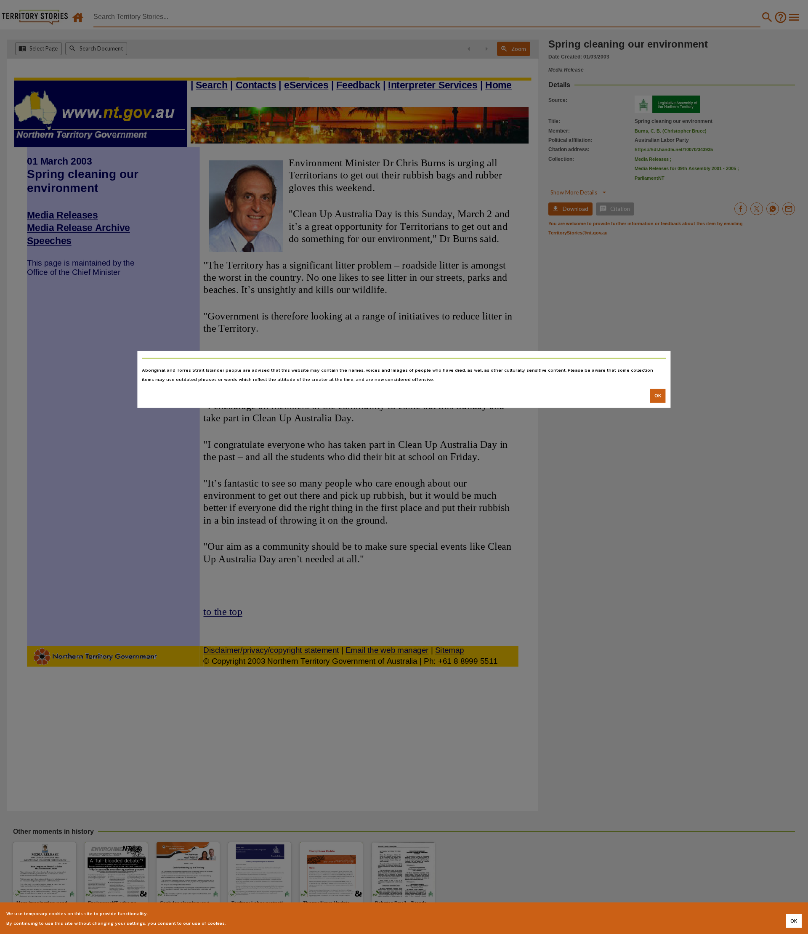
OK (658, 395)
